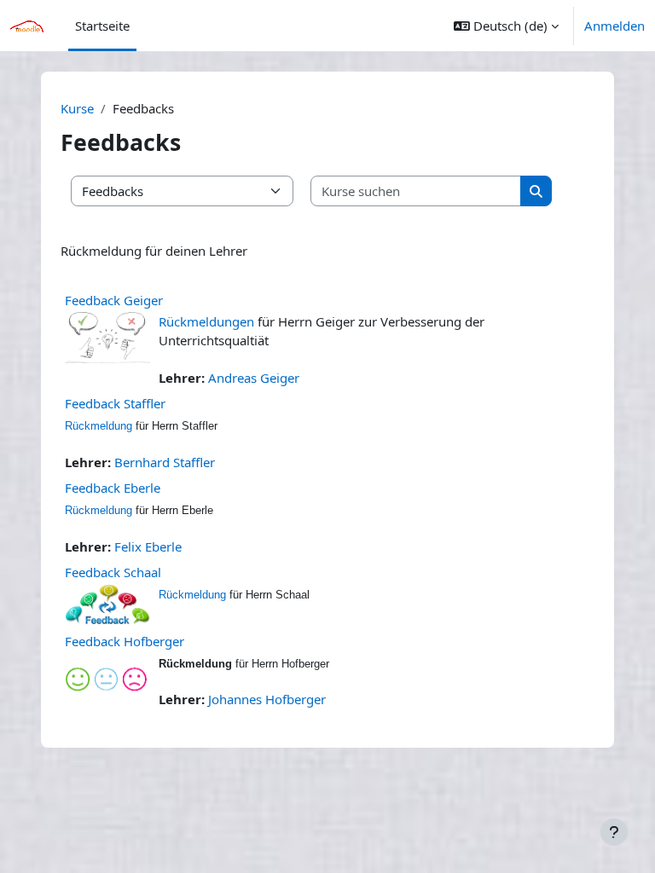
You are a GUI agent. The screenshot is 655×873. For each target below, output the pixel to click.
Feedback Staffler (115, 403)
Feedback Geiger (114, 300)
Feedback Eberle (112, 487)
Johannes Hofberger (267, 699)
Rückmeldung (98, 425)
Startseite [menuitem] (102, 25)
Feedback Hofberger (124, 641)
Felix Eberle (148, 546)
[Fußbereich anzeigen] (614, 832)
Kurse (77, 108)
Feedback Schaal (113, 572)
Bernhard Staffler (164, 462)
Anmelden (614, 25)
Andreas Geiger (253, 377)
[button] (506, 25)
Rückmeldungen (206, 321)
